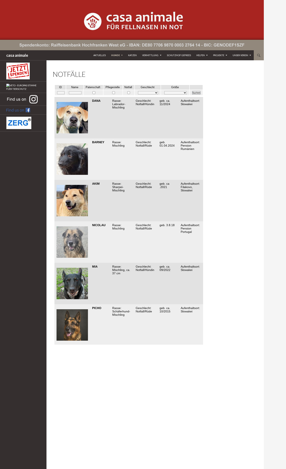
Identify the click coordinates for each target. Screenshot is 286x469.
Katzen (132, 55)
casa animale (17, 55)
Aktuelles (99, 55)
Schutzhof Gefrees (179, 55)
